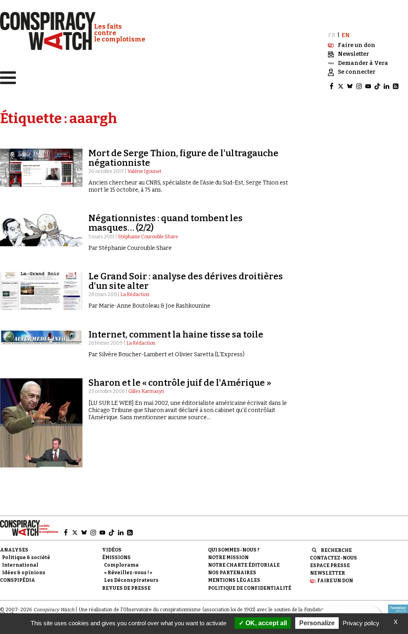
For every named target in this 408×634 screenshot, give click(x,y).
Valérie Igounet (144, 171)
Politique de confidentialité (249, 588)
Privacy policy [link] (361, 623)
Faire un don (335, 580)
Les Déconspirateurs (131, 580)
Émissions (116, 557)
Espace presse (330, 565)
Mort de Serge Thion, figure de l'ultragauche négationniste (183, 158)
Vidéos (112, 550)
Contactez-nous (333, 558)
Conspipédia (17, 580)
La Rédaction (134, 294)
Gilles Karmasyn (146, 391)
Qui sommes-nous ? (233, 550)
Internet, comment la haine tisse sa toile (175, 334)
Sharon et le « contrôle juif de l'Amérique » (179, 382)
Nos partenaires (232, 572)
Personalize (317, 623)
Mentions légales (234, 580)
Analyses (14, 550)
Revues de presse (126, 588)
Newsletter (327, 573)
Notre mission (228, 557)
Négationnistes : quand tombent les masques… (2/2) (165, 223)
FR (331, 35)
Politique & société (26, 557)
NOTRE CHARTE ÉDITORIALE (244, 565)
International (20, 565)
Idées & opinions (23, 572)
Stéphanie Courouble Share (148, 236)
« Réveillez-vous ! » (128, 572)
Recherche (336, 550)
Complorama (121, 565)
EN (345, 35)
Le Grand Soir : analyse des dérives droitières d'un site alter (185, 281)
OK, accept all (265, 623)
